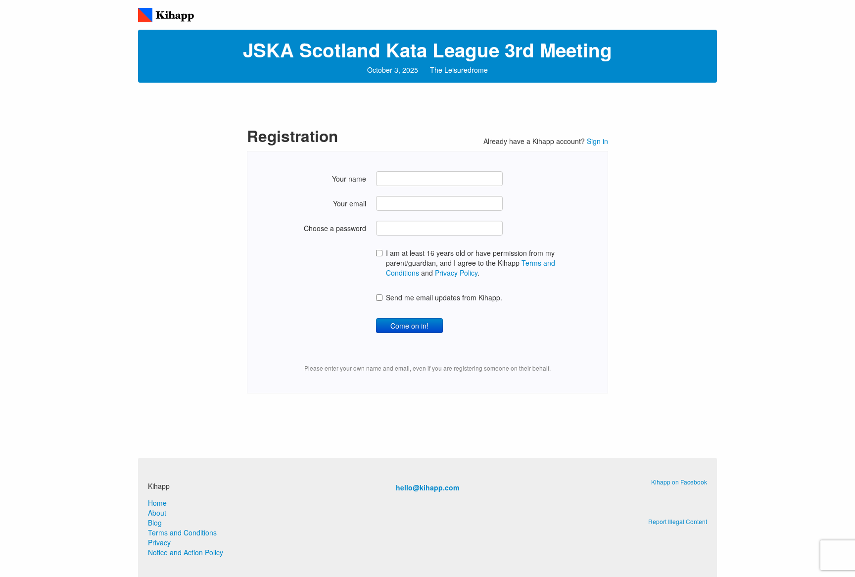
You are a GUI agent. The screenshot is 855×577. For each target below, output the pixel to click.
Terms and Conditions (182, 532)
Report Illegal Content (677, 521)
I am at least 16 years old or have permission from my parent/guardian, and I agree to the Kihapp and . (470, 263)
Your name (349, 179)
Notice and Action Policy (185, 552)
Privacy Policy (456, 273)
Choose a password (335, 228)
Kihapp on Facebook (679, 482)
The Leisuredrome (459, 70)
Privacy (159, 542)
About (157, 513)
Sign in (597, 141)
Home (157, 503)
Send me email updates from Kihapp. (444, 297)
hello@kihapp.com (427, 487)
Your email (349, 203)
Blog (155, 523)
